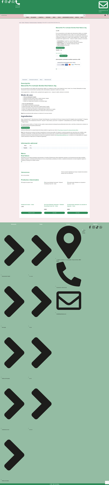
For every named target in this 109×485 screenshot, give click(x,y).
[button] (34, 17)
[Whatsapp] (13, 1)
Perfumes (48, 17)
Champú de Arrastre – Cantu (27, 204)
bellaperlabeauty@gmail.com (62, 135)
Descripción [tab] (24, 79)
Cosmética (41, 17)
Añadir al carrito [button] (31, 212)
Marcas (77, 17)
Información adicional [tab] (33, 79)
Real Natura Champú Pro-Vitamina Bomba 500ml (68, 130)
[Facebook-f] (2, 1)
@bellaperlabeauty (60, 47)
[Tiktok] (9, 1)
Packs (59, 17)
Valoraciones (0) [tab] (48, 79)
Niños (54, 17)
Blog (82, 17)
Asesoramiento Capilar (68, 17)
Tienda (27, 17)
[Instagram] (6, 1)
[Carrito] (107, 15)
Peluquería (33, 17)
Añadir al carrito (63, 55)
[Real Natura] (72, 72)
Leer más (54, 212)
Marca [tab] (41, 79)
